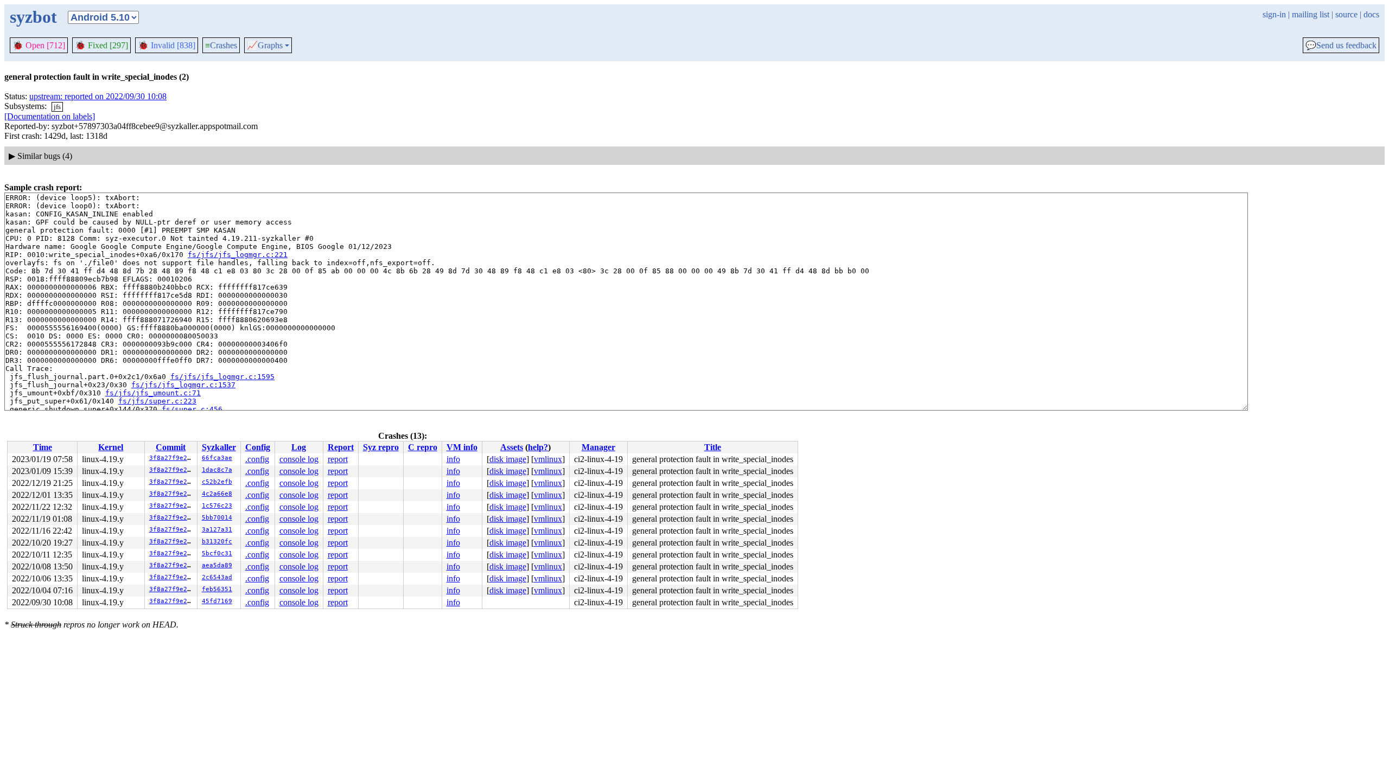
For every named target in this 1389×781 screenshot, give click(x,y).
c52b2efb (217, 481)
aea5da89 (217, 565)
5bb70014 (217, 517)
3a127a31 (217, 529)
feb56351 (217, 589)
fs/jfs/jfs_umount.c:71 (153, 393)
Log (298, 447)
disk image (507, 459)
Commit (171, 447)
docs (1371, 14)
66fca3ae (217, 458)
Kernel (110, 447)
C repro (422, 447)
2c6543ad (217, 577)
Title (712, 447)
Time (42, 447)
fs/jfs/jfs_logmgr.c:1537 (183, 385)
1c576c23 (217, 505)
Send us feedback (1341, 45)
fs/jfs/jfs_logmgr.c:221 (238, 255)
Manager (598, 447)
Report (341, 447)
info (453, 459)
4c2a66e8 (217, 493)
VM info (462, 447)
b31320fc (217, 541)
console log (298, 459)
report (338, 459)
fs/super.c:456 (192, 409)
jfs (57, 107)
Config (257, 447)
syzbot (33, 17)
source (1346, 14)
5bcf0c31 (217, 553)
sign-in (1274, 14)
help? (538, 447)
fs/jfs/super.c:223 (157, 401)
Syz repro (381, 447)
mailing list (1310, 14)
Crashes (221, 45)
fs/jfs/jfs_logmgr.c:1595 (222, 377)
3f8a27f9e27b (172, 458)
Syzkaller (219, 447)
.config (257, 459)
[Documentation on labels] (49, 116)
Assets (511, 447)
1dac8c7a (217, 469)
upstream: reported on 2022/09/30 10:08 (98, 96)
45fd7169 (217, 601)
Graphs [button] (265, 45)
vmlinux (548, 459)
